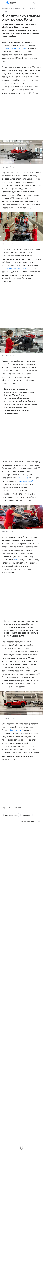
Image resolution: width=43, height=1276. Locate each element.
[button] (21, 152)
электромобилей (25, 481)
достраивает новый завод (14, 48)
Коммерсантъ (28, 8)
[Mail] (7, 3)
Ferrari (16, 559)
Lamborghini (15, 730)
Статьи (4, 11)
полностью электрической (14, 268)
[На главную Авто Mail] (12, 3)
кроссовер (23, 478)
